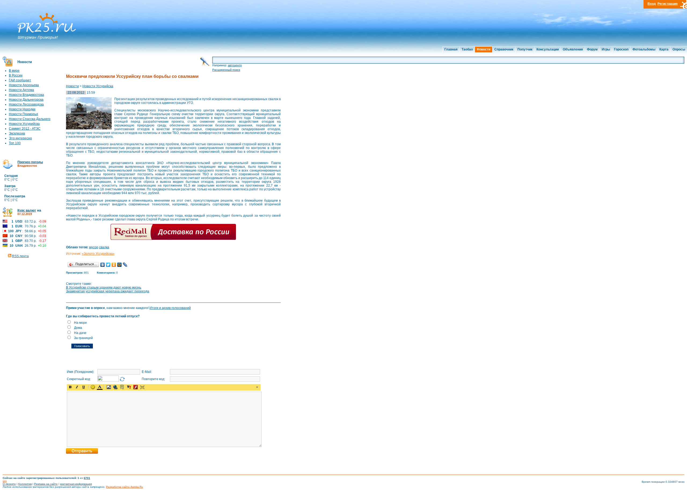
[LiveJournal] (125, 264)
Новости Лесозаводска (26, 104)
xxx (5, 480)
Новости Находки (22, 109)
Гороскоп (621, 49)
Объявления (573, 49)
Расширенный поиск (226, 69)
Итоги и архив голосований (170, 308)
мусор (93, 247)
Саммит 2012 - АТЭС (25, 128)
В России (16, 75)
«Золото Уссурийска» (98, 254)
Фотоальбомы (644, 49)
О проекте (9, 483)
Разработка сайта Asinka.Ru (124, 486)
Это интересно (20, 138)
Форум (592, 49)
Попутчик (524, 49)
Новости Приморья (23, 114)
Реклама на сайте (46, 483)
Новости (483, 49)
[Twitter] (108, 264)
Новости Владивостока (26, 95)
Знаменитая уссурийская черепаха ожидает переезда (107, 291)
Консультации (547, 49)
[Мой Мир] (119, 264)
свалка (104, 247)
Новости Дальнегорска (26, 99)
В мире (14, 70)
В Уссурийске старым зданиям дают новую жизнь (103, 287)
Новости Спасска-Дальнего (29, 119)
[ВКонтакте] (102, 264)
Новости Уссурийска (24, 124)
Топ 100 (15, 143)
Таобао (467, 49)
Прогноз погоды (30, 162)
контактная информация (76, 483)
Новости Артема (21, 90)
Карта (663, 49)
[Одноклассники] (114, 264)
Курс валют (26, 210)
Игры (606, 49)
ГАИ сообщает (20, 80)
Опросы (679, 49)
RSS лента (20, 256)
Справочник (503, 49)
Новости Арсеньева (24, 85)
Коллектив (25, 483)
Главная (451, 49)
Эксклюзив (17, 133)
